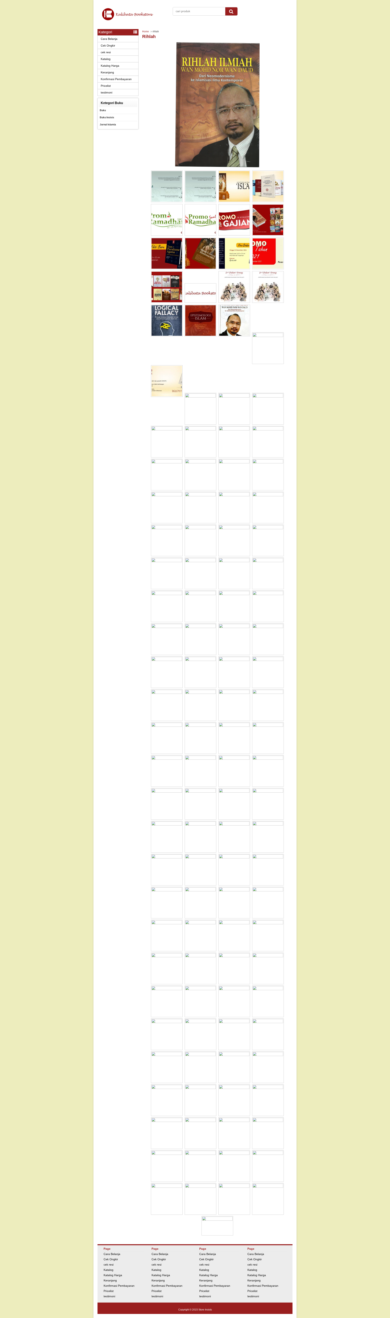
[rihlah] (217, 166)
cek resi (106, 52)
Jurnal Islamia (108, 124)
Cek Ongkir (108, 45)
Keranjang (107, 72)
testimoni (106, 92)
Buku (103, 110)
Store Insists (205, 1309)
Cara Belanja (109, 38)
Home (145, 31)
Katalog (105, 59)
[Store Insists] (133, 22)
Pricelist (106, 85)
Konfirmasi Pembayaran (116, 79)
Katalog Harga (110, 65)
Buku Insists (107, 117)
